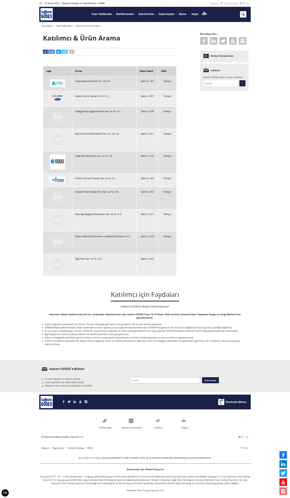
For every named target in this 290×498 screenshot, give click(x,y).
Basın (182, 14)
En (248, 3)
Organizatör (58, 447)
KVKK (90, 447)
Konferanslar (125, 14)
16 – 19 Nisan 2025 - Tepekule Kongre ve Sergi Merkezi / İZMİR (72, 3)
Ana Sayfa (47, 25)
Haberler (48, 13)
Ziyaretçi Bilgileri (53, 8)
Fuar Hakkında (102, 14)
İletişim (214, 3)
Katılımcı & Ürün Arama (215, 8)
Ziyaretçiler (166, 14)
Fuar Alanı (49, 14)
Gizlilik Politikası (75, 447)
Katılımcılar (146, 14)
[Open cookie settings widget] (5, 492)
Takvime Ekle (231, 3)
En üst (245, 447)
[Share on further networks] (71, 52)
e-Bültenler (49, 9)
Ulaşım (153, 8)
